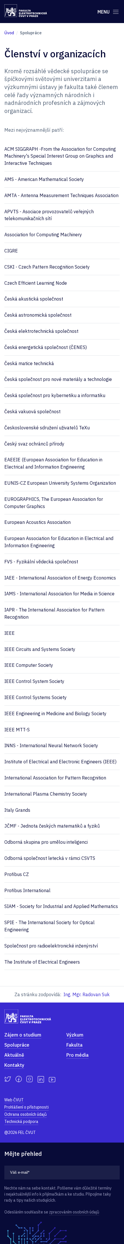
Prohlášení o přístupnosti (26, 1107)
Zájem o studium (22, 1035)
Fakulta (74, 1045)
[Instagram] (29, 1079)
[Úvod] (25, 10)
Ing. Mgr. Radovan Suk (86, 994)
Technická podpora (21, 1121)
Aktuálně (14, 1055)
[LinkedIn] (40, 1079)
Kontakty (14, 1065)
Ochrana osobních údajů (25, 1114)
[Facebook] (18, 1079)
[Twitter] (7, 1079)
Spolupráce (16, 1045)
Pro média (77, 1055)
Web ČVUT (14, 1100)
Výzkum (74, 1035)
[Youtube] (52, 1079)
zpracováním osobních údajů (74, 1212)
